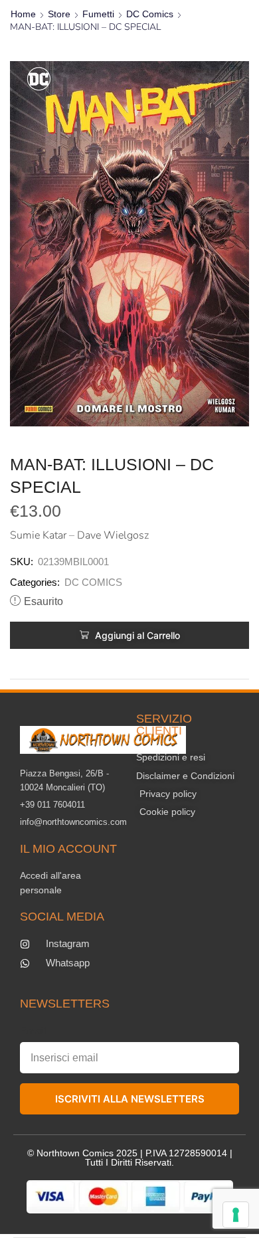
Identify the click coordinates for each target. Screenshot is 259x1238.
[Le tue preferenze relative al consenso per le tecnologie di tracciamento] (235, 1214)
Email (33, 1030)
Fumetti (98, 14)
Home (23, 14)
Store (59, 14)
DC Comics (149, 14)
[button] (129, 635)
